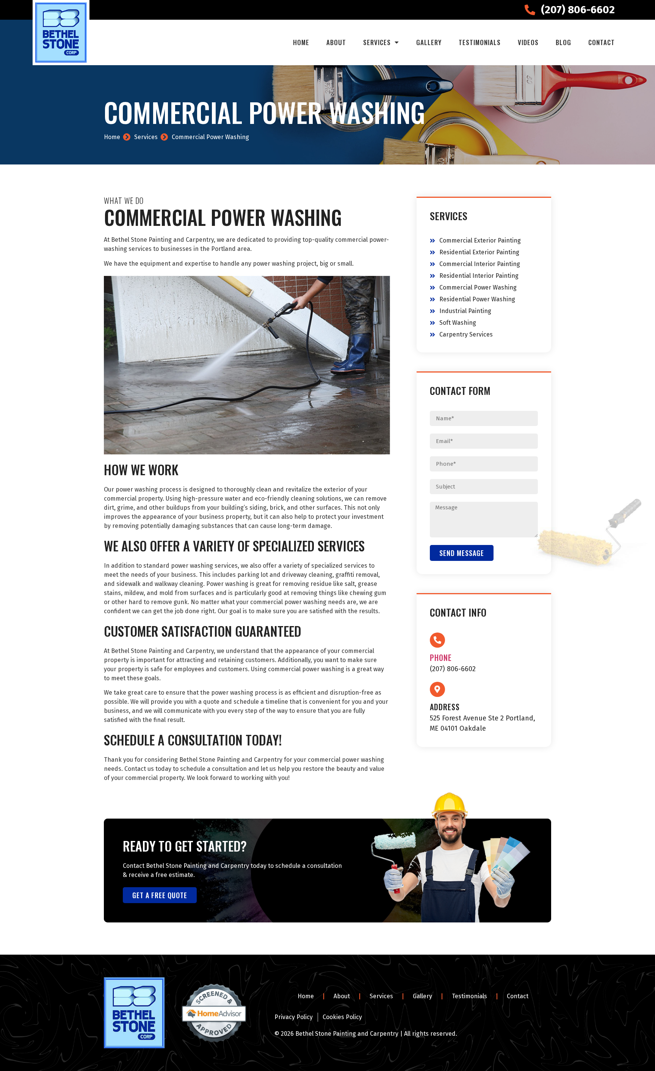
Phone (441, 657)
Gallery (429, 42)
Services (377, 42)
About (336, 42)
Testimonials (480, 42)
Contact (601, 42)
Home (301, 42)
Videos (528, 42)
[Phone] (437, 640)
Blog (563, 42)
